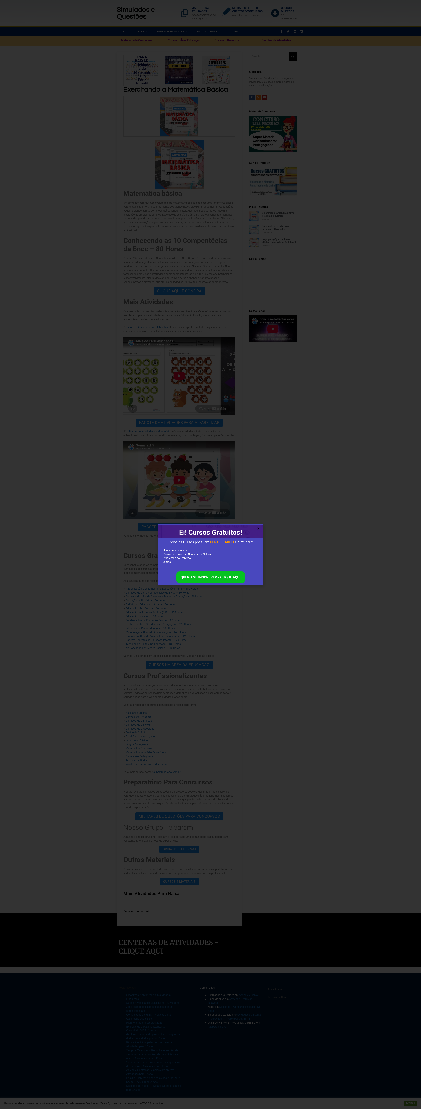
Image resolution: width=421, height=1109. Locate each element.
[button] (258, 528)
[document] (210, 554)
